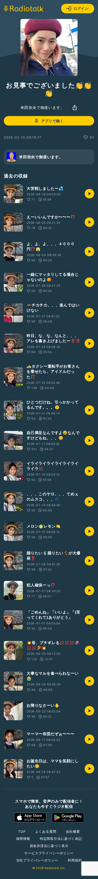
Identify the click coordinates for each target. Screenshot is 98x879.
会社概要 (73, 831)
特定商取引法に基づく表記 (61, 839)
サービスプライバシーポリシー (49, 853)
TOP (21, 831)
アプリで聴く (52, 121)
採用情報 (23, 839)
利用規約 (75, 860)
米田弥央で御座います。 (42, 107)
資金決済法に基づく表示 (49, 846)
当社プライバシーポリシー (37, 860)
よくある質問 (45, 831)
